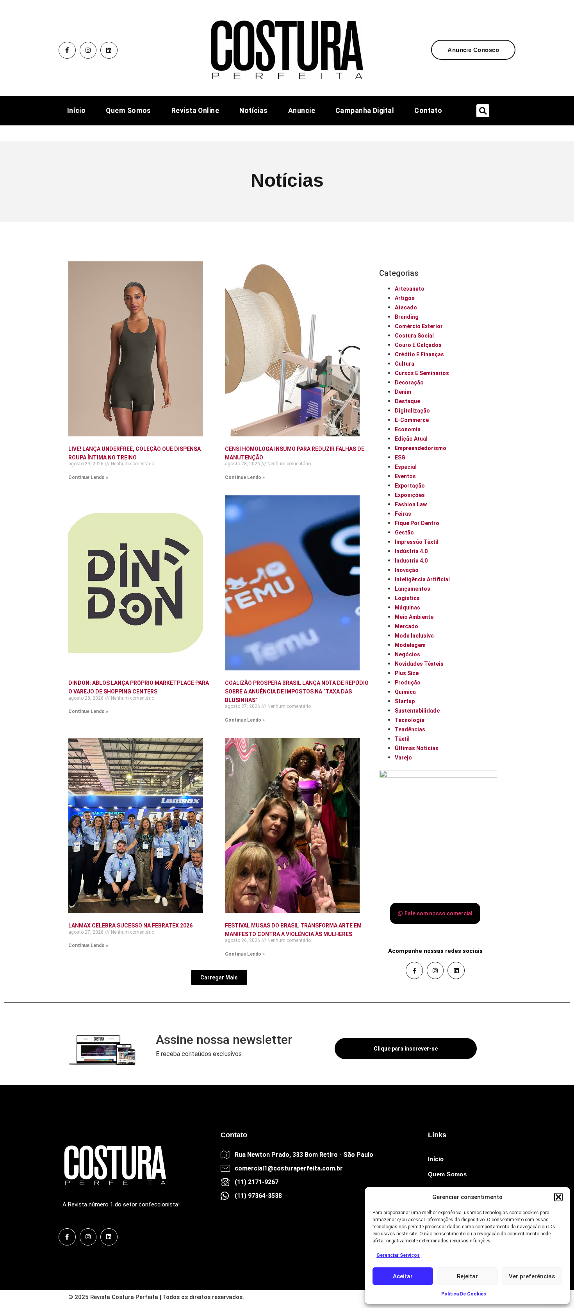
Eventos (405, 476)
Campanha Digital (364, 110)
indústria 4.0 (411, 551)
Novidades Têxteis (419, 664)
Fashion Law (411, 504)
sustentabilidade (417, 711)
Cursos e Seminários (422, 373)
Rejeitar (467, 1276)
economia (408, 429)
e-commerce (412, 420)
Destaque (407, 401)
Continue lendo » (88, 477)
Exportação (410, 485)
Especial (406, 467)
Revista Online (195, 110)
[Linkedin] (109, 50)
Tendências (410, 729)
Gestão (404, 532)
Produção (408, 682)
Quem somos (128, 110)
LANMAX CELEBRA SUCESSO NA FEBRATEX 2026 (130, 925)
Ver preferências (532, 1276)
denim (403, 392)
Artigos (405, 298)
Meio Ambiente (414, 617)
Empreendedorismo (420, 448)
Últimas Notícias (417, 748)
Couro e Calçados (418, 345)
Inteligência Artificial (422, 579)
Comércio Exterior (419, 326)
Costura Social (414, 335)
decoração (409, 382)
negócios (407, 654)
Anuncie (301, 110)
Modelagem (410, 645)
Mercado (406, 626)
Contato (428, 110)
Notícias (253, 110)
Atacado (406, 307)
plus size (407, 673)
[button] (558, 1197)
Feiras (403, 514)
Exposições (410, 495)
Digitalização (412, 410)
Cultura (404, 364)
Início (76, 110)
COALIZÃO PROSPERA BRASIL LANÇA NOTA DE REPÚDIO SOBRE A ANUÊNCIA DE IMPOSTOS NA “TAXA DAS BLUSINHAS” (297, 691)
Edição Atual (411, 439)
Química (405, 692)
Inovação (407, 570)
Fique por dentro (417, 523)
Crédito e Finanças (419, 354)
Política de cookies (463, 1294)
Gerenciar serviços (398, 1255)
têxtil (402, 739)
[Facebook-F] (67, 50)
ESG (400, 457)
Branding (407, 317)
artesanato (409, 289)
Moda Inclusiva (414, 636)
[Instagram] (88, 50)
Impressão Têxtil (417, 542)
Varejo (403, 757)
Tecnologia (409, 720)
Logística (407, 598)
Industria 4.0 (411, 561)
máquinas (407, 607)
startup (405, 701)
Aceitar (403, 1276)
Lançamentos (412, 589)
